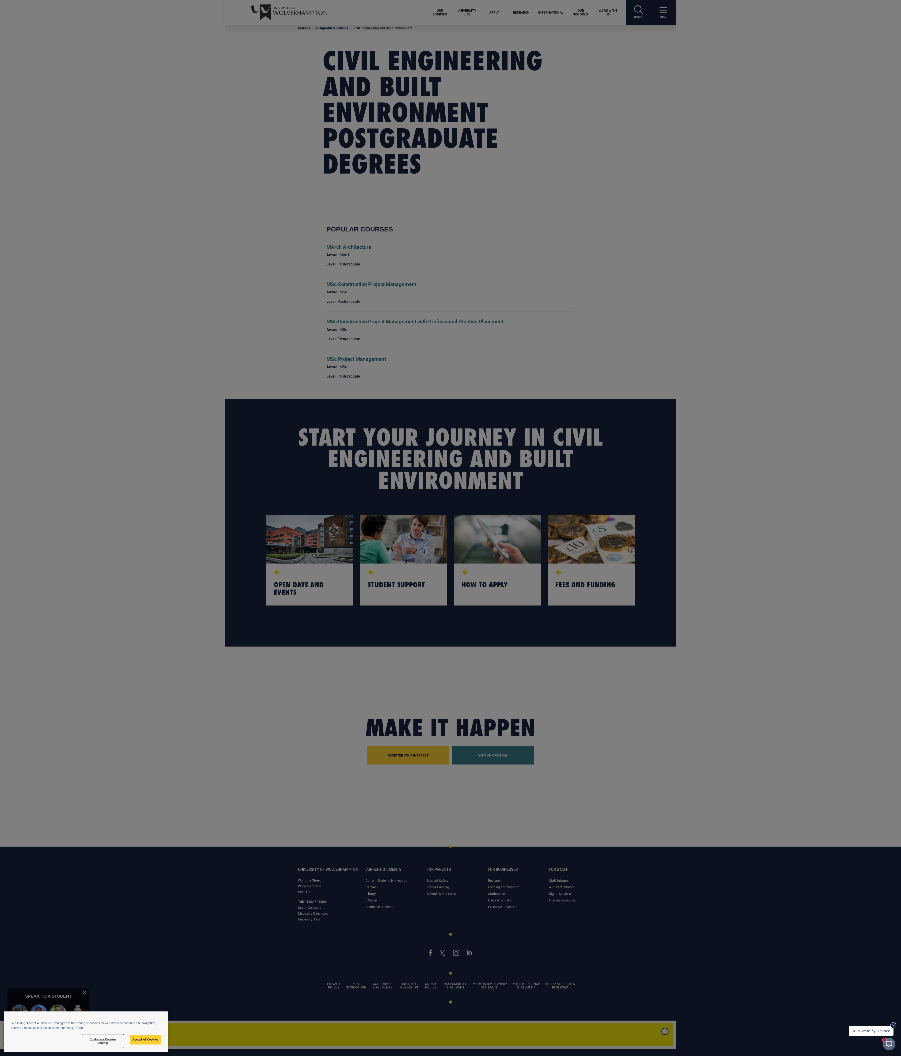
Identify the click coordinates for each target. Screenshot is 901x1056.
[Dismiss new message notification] (893, 1025)
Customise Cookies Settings (103, 1041)
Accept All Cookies (145, 1039)
